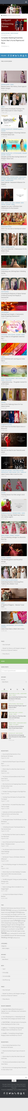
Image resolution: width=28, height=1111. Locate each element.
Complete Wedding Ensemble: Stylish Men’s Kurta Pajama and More (12, 40)
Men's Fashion (14, 33)
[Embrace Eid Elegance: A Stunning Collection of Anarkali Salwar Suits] (14, 121)
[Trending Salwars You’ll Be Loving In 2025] (14, 485)
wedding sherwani (16, 937)
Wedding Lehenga (7, 937)
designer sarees (16, 914)
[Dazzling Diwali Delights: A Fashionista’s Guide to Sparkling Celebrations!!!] (14, 306)
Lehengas (17, 202)
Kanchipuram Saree (13, 916)
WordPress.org (6, 980)
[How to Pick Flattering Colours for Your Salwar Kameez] (14, 394)
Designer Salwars (17, 129)
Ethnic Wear (23, 914)
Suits (18, 472)
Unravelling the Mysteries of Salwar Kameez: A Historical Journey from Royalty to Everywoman (13, 295)
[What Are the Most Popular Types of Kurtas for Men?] (4, 706)
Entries (5, 972)
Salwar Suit (9, 931)
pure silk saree (8, 929)
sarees (6, 935)
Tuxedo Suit (23, 472)
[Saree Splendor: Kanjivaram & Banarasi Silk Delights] (14, 169)
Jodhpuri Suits (4, 472)
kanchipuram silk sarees (16, 918)
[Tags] (23, 689)
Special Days (8, 380)
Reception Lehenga (15, 929)
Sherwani (12, 935)
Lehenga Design (7, 923)
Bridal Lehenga (5, 535)
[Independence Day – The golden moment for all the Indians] (14, 371)
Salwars (3, 130)
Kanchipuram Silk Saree (14, 693)
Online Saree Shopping (14, 927)
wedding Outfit (5, 269)
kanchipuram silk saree (6, 918)
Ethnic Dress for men (18, 470)
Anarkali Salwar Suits (6, 129)
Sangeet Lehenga (20, 931)
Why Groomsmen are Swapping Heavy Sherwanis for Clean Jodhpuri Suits (17, 736)
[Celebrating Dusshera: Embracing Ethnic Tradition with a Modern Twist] (14, 572)
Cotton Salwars (17, 153)
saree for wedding (10, 933)
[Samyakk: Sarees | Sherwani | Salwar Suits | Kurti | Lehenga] (21, 56)
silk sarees (22, 935)
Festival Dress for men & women (9, 580)
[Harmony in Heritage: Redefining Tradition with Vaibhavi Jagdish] (14, 505)
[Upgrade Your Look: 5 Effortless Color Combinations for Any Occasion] (14, 195)
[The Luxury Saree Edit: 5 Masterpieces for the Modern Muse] (14, 239)
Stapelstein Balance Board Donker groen (12, 1009)
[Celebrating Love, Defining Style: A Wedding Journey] (14, 261)
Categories (3, 946)
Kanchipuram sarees (22, 916)
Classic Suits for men (6, 470)
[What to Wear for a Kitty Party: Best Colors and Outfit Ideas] (4, 715)
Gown (2, 202)
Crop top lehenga (22, 910)
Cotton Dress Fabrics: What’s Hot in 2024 (12, 629)
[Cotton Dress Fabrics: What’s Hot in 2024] (14, 617)
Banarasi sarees (13, 908)
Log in (4, 969)
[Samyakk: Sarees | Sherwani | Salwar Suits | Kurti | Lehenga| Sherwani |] (13, 56)
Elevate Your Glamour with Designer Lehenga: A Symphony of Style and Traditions (13, 649)
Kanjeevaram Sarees (12, 178)
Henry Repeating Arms (8, 1016)
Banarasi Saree (5, 908)
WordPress (10, 1089)
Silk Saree (17, 935)
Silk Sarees (4, 448)
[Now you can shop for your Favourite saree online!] (14, 440)
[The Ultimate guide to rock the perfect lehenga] (14, 550)
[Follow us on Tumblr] (26, 56)
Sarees (12, 84)
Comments (6, 976)
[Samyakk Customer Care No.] (18, 56)
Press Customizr (22, 1089)
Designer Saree (10, 914)
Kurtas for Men (5, 33)
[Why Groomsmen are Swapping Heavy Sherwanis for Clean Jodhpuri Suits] (4, 735)
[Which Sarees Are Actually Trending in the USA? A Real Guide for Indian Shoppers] (14, 99)
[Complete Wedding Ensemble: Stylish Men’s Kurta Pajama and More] (14, 25)
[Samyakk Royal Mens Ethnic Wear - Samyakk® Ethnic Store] (8, 56)
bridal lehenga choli (14, 910)
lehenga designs (15, 922)
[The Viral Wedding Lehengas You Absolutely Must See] (14, 527)
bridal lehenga (6, 910)
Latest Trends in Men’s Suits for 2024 (11, 474)
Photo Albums (6, 654)
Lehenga (12, 535)
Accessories (4, 334)
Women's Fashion (9, 247)
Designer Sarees (14, 177)
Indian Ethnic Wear (10, 202)
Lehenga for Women (11, 925)
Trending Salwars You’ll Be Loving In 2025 (13, 494)
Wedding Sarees (9, 180)
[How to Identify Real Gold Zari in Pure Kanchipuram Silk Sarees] (4, 696)
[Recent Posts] (4, 689)
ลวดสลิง (5, 1033)
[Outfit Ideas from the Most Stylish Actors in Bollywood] (14, 417)
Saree (4, 933)
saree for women (18, 933)
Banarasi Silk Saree (20, 908)
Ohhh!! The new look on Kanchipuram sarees (13, 228)
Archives (3, 679)
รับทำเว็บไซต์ (6, 1022)
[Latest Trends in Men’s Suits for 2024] (14, 463)
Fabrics (3, 357)
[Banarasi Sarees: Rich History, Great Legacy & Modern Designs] (14, 77)
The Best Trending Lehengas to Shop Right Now (14, 791)
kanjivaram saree (8, 921)
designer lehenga (15, 912)
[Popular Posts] (11, 689)
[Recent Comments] (17, 689)
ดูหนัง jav (5, 1028)
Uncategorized (5, 291)
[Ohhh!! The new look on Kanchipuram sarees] (14, 219)
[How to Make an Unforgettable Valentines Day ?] (14, 327)
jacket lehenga (4, 916)
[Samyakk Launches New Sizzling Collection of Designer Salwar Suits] (14, 145)
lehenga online (20, 925)
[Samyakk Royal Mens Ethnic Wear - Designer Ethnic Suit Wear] (11, 56)
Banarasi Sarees (5, 84)
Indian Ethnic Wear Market (8, 378)
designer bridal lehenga (5, 912)
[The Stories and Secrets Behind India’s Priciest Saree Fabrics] (4, 725)
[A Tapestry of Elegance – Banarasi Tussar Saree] (14, 594)
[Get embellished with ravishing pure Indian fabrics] (14, 349)
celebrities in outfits (6, 424)
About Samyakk (6, 644)
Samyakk (14, 931)
